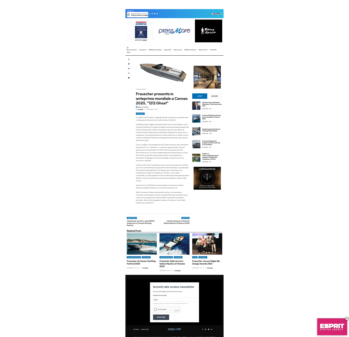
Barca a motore (132, 50)
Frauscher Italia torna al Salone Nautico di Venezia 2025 (172, 264)
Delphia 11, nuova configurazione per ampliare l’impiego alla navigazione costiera (210, 156)
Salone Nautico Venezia (166, 257)
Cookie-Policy (145, 329)
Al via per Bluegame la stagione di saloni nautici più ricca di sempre (211, 142)
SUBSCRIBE (161, 317)
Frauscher (140, 109)
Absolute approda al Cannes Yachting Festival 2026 (211, 130)
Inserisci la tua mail (159, 295)
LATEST (199, 96)
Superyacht (168, 50)
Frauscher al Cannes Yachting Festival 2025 (141, 262)
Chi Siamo (136, 329)
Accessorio (142, 50)
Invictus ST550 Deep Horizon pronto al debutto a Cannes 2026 (211, 117)
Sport (128, 52)
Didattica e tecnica (190, 50)
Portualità (213, 50)
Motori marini (203, 50)
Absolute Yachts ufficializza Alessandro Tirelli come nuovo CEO (212, 104)
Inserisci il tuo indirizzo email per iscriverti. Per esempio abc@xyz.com (170, 303)
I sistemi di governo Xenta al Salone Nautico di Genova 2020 (176, 222)
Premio (195, 257)
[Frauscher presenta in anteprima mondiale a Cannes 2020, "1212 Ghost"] (129, 68)
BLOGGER (214, 96)
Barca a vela (178, 50)
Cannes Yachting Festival (134, 257)
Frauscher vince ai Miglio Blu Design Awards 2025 (206, 262)
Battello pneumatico (155, 50)
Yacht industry (140, 113)
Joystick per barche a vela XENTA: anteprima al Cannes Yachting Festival (141, 223)
